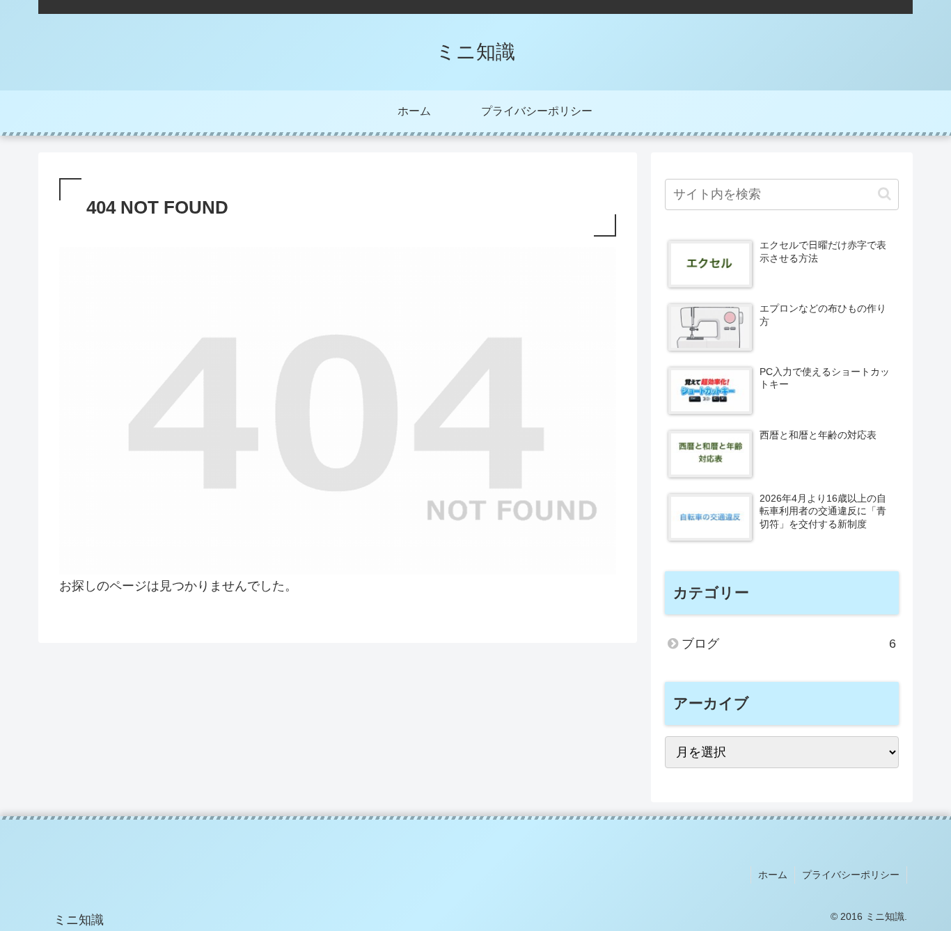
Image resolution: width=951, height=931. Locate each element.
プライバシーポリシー (850, 874)
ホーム (772, 874)
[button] (884, 194)
